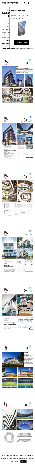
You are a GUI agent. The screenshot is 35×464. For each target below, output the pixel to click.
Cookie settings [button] (14, 461)
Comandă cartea (21, 42)
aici (31, 49)
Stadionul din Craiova (8, 49)
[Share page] (28, 3)
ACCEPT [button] (23, 461)
